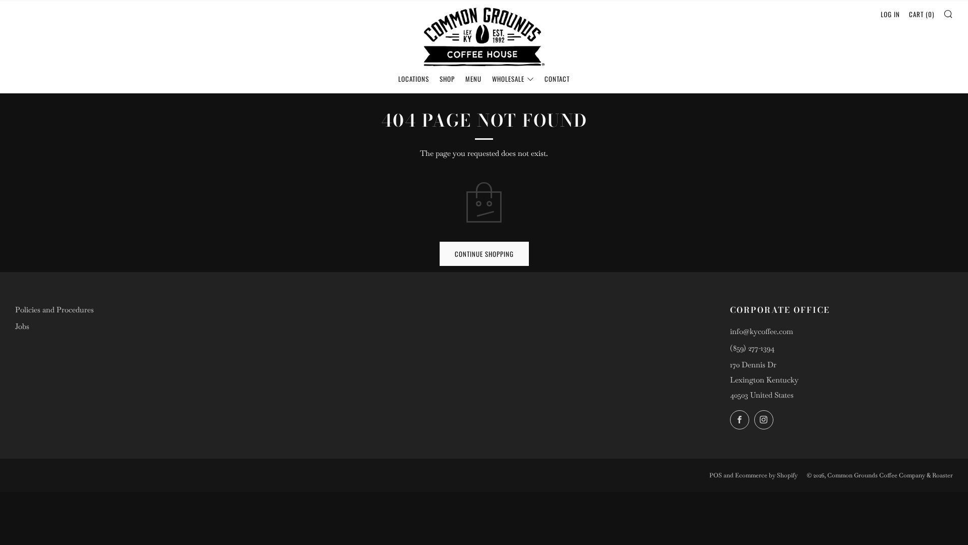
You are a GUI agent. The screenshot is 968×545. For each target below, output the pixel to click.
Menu (473, 79)
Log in (890, 14)
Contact (557, 79)
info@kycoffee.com (761, 331)
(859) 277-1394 (752, 348)
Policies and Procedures (54, 309)
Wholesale (508, 79)
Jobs (22, 326)
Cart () (921, 14)
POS (715, 475)
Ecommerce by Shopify (766, 475)
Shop (447, 79)
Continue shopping (484, 254)
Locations (413, 79)
